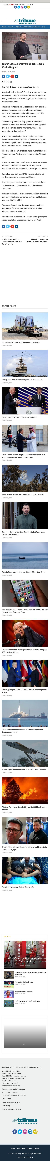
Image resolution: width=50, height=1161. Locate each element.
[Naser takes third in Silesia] (9, 994)
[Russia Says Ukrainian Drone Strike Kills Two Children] (25, 753)
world (4, 72)
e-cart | (5, 4)
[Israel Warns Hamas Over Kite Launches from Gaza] (25, 478)
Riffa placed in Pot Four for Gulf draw (27, 1001)
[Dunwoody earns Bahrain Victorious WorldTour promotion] (9, 975)
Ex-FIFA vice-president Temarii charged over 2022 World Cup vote (12, 241)
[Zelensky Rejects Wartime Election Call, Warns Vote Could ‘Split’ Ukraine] (25, 515)
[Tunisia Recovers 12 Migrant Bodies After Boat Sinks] (25, 555)
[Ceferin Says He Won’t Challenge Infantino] (25, 400)
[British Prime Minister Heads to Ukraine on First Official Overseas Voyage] (25, 830)
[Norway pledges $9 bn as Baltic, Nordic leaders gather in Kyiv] (25, 673)
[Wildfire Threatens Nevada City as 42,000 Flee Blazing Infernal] (25, 790)
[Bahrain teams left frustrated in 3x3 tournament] (25, 955)
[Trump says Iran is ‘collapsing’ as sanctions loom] (25, 363)
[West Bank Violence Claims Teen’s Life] (25, 870)
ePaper (11, 4)
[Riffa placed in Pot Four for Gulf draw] (9, 1003)
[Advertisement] (25, 272)
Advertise (30, 4)
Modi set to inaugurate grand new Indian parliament (37, 240)
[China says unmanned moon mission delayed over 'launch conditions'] (25, 713)
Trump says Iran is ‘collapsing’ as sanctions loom (22, 380)
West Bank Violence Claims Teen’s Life (18, 887)
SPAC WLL (29, 1157)
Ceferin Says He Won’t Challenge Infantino (19, 417)
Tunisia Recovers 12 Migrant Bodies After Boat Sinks (23, 572)
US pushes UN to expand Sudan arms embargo (21, 342)
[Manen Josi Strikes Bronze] (9, 984)
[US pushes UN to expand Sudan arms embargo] (25, 326)
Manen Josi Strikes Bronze (24, 982)
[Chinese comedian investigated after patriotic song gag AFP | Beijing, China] (25, 633)
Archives (22, 4)
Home (16, 4)
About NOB (21, 1148)
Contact (36, 1148)
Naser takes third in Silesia (24, 991)
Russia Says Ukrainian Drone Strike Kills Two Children (24, 770)
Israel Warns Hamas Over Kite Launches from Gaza (23, 495)
